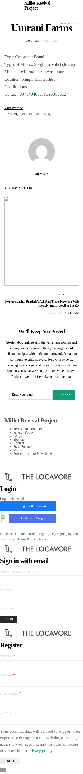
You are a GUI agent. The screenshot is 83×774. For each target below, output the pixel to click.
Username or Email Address (17, 572)
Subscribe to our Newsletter (32, 454)
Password (6, 590)
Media (17, 450)
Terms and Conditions (28, 429)
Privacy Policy (23, 432)
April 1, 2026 (72, 313)
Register (10, 760)
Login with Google (33, 518)
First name (8, 656)
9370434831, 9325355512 (43, 94)
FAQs (17, 436)
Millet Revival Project (31, 420)
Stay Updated (22, 446)
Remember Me (12, 608)
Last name (7, 675)
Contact (18, 443)
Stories (63, 294)
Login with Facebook (33, 506)
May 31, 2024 (32, 41)
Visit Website (13, 108)
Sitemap (19, 439)
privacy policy (40, 750)
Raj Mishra (41, 174)
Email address (10, 693)
